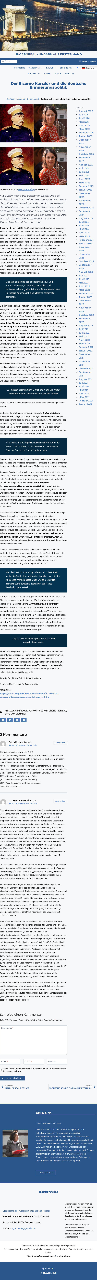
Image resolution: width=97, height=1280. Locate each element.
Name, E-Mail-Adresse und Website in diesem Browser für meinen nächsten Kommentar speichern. (34, 1070)
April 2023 (84, 286)
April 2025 (84, 179)
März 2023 (84, 290)
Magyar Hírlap (26, 189)
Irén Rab (61, 711)
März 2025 (84, 182)
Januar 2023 (85, 297)
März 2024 (84, 236)
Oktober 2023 (86, 261)
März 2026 (84, 129)
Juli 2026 (84, 114)
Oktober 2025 (86, 154)
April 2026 (84, 125)
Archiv (47, 74)
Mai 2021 (83, 390)
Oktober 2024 (86, 207)
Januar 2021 (85, 404)
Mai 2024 (84, 229)
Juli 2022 (84, 329)
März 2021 (84, 397)
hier (56, 1256)
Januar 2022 (85, 350)
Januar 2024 (85, 243)
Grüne (52, 711)
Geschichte (65, 68)
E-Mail (28, 1061)
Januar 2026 (85, 136)
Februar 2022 (86, 347)
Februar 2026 (86, 132)
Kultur (49, 68)
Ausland (32, 74)
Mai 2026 (84, 122)
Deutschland (33, 99)
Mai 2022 (84, 336)
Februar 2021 (86, 400)
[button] (3, 720)
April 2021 (84, 393)
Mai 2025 (84, 175)
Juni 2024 (84, 225)
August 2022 (86, 325)
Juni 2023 (84, 279)
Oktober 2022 (86, 315)
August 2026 (86, 111)
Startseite (19, 68)
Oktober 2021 (86, 368)
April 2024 (84, 232)
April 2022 (84, 340)
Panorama (34, 68)
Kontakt (69, 74)
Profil (58, 74)
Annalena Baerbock (16, 711)
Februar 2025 (86, 186)
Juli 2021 (83, 383)
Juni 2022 (84, 333)
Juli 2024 (84, 222)
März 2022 (84, 343)
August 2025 (86, 165)
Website (52, 1061)
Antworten (60, 743)
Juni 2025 (84, 172)
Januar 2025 (85, 189)
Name (4, 1061)
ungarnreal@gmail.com (23, 1228)
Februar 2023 (86, 293)
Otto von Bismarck (15, 714)
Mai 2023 (84, 282)
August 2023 (86, 272)
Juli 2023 (84, 275)
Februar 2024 (86, 240)
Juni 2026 (84, 118)
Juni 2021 (84, 386)
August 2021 (85, 379)
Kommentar (7, 1028)
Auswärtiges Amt (38, 711)
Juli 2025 (84, 168)
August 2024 (86, 218)
